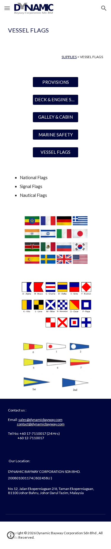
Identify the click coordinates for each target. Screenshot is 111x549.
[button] (7, 8)
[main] (56, 30)
